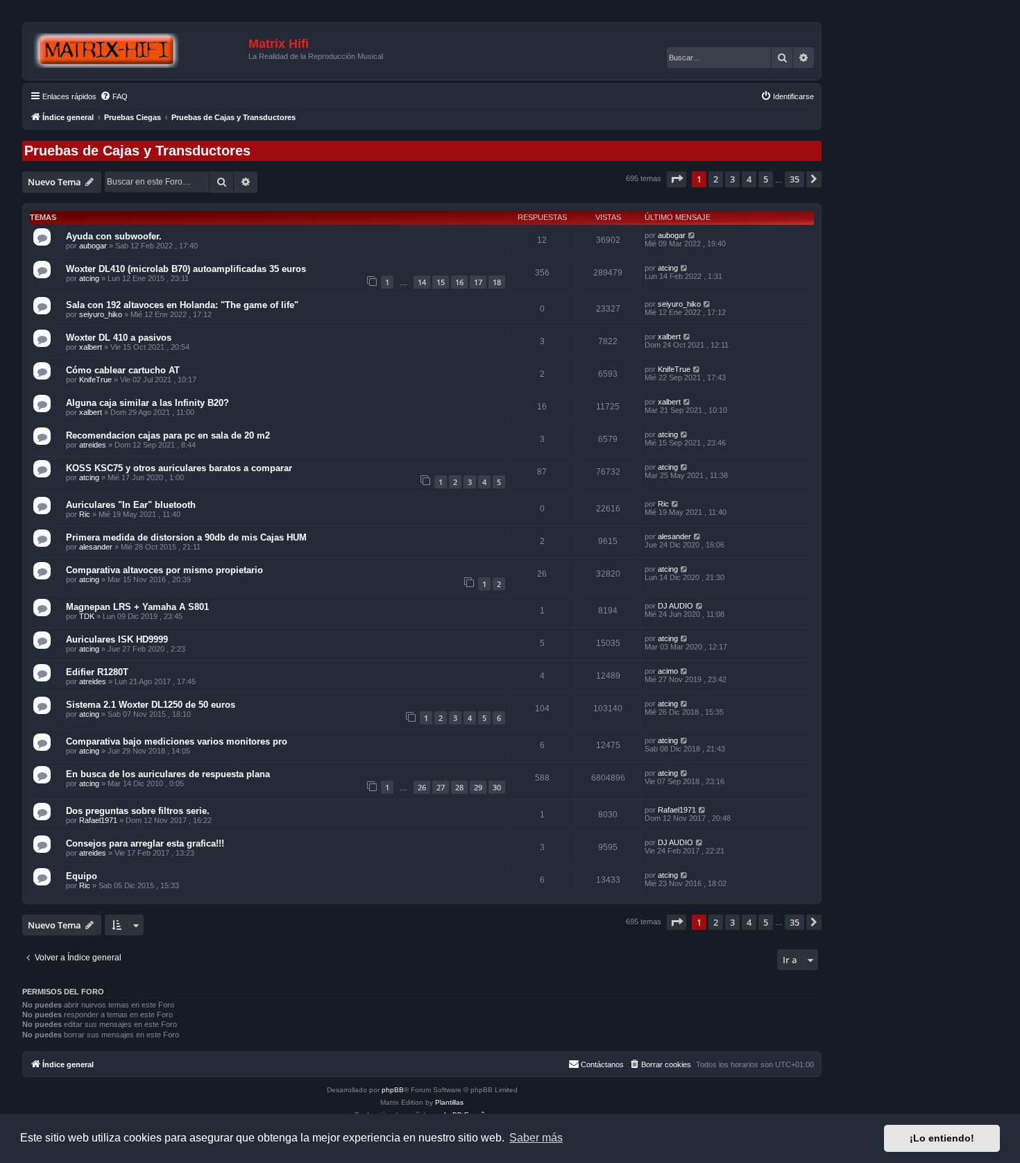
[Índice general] (137, 51)
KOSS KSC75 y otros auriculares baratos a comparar (179, 468)
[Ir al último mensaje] (692, 235)
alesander (95, 547)
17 (478, 282)
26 (422, 787)
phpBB (393, 1090)
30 (497, 787)
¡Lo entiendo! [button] (942, 1138)
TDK (86, 616)
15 (440, 282)
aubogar (93, 245)
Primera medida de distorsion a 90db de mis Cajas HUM (186, 537)
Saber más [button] (536, 1138)
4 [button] (749, 179)
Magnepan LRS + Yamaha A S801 (137, 607)
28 (459, 787)
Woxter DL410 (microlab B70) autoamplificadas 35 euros (186, 269)
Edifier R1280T (97, 672)
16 (459, 282)
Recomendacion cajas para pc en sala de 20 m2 (168, 435)
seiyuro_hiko (100, 314)
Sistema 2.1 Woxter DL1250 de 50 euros (150, 704)
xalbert (90, 347)
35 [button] (794, 179)
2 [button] (715, 179)
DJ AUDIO (675, 606)
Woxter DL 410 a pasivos (118, 337)
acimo (668, 671)
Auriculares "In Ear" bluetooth (131, 505)
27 (440, 787)
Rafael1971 (98, 820)
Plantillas (449, 1102)
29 (478, 787)
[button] (676, 179)
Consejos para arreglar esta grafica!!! (145, 843)
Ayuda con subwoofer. (114, 236)
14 (422, 282)
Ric (84, 514)
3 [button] (732, 179)
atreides (92, 445)
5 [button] (765, 179)
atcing (89, 278)
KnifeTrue (95, 379)
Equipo (81, 876)
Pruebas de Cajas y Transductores (137, 150)
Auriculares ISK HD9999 (117, 639)
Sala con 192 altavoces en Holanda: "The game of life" (182, 305)
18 (497, 282)
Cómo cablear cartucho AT (123, 370)
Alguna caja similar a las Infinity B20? (147, 403)
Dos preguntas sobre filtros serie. (138, 811)
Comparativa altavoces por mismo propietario (164, 570)
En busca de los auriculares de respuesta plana (168, 774)
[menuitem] (114, 96)
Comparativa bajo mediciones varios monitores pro (176, 741)
